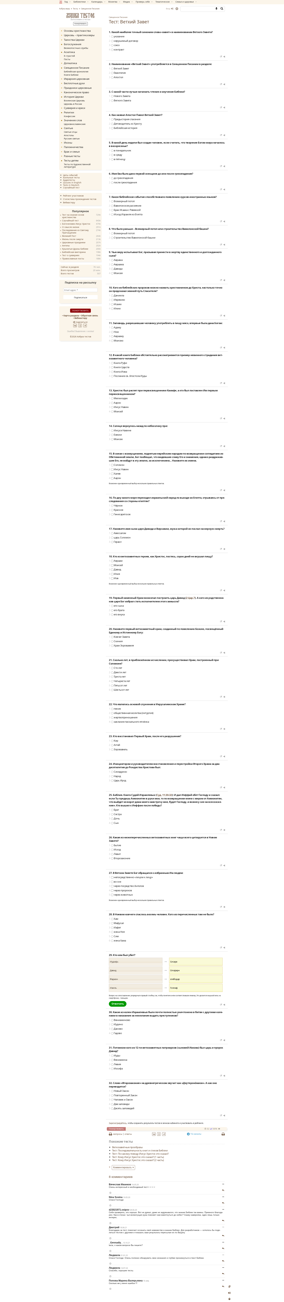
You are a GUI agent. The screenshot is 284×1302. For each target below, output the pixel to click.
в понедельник (120, 150)
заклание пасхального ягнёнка (129, 721)
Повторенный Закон (123, 1095)
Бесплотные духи (74, 83)
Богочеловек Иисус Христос (76, 224)
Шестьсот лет (119, 689)
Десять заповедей (121, 1108)
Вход (168, 8)
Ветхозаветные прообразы (127, 1147)
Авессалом (117, 533)
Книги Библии (71, 74)
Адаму (115, 327)
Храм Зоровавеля (121, 645)
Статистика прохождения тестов (79, 199)
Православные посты (73, 258)
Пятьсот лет (118, 685)
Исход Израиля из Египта (125, 214)
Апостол (116, 77)
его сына (116, 605)
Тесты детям (71, 160)
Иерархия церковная (76, 78)
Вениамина (118, 1059)
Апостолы (69, 135)
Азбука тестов (80, 15)
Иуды (114, 1055)
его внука (117, 614)
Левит (115, 854)
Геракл (115, 541)
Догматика (70, 63)
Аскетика (69, 52)
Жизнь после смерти (72, 239)
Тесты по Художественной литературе (77, 165)
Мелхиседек (118, 398)
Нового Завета (119, 96)
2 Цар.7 (190, 598)
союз (114, 45)
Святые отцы (70, 131)
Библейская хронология (76, 71)
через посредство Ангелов (126, 886)
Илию (115, 308)
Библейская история (123, 128)
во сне (115, 881)
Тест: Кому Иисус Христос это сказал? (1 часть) (138, 1156)
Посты (67, 59)
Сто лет (115, 667)
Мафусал (116, 923)
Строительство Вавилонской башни (132, 237)
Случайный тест (71, 187)
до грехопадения (121, 178)
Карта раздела (71, 315)
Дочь (114, 818)
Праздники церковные (78, 87)
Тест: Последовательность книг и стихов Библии (140, 1150)
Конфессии (69, 116)
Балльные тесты (71, 177)
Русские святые (72, 138)
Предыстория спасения (124, 119)
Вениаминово (119, 1020)
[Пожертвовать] (229, 1287)
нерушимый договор (123, 40)
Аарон (115, 402)
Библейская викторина (74, 252)
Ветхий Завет (119, 68)
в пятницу (117, 159)
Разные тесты (72, 156)
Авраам (115, 560)
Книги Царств (119, 367)
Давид (115, 569)
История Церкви (74, 96)
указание (116, 36)
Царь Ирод (117, 780)
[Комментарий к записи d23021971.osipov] (223, 1220)
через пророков (120, 890)
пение (115, 708)
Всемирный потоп (122, 201)
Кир (113, 740)
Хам (113, 918)
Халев (115, 473)
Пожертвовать (116, 1128)
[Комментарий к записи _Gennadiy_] (223, 1248)
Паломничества (73, 147)
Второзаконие (119, 858)
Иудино (116, 1024)
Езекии (115, 434)
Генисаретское (119, 514)
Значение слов (73, 120)
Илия (114, 574)
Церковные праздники (73, 242)
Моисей (116, 411)
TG (195, 1133)
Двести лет (117, 672)
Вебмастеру (69, 202)
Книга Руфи (118, 363)
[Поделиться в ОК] (159, 1133)
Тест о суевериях (70, 255)
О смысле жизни (70, 227)
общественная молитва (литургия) (131, 713)
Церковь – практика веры (79, 35)
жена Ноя (117, 931)
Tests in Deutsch (71, 184)
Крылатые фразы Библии (75, 249)
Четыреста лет (119, 681)
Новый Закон (119, 1090)
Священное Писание (118, 17)
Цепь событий (70, 175)
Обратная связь (89, 315)
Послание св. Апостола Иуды (128, 376)
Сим (114, 936)
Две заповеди (119, 1104)
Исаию (115, 304)
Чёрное (115, 505)
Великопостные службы (76, 47)
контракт (116, 49)
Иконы (68, 142)
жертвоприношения (123, 717)
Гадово (115, 1033)
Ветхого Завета (120, 100)
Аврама (115, 260)
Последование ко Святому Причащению (75, 231)
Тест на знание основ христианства (73, 216)
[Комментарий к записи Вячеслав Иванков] (223, 1190)
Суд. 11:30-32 (164, 795)
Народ (115, 776)
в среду (115, 154)
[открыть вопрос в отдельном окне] (221, 56)
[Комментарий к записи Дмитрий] (223, 1236)
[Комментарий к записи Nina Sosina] (223, 1203)
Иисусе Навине (120, 430)
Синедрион (118, 771)
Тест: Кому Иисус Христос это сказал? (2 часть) (138, 1160)
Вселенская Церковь (74, 100)
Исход (115, 849)
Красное (116, 509)
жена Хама (117, 940)
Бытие (115, 845)
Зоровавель (118, 749)
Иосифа (116, 1068)
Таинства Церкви (74, 39)
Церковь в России (73, 103)
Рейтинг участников (73, 195)
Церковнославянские (74, 124)
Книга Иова (118, 371)
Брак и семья (72, 151)
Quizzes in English (72, 182)
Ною (114, 331)
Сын (114, 823)
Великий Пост (69, 236)
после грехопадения (123, 182)
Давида (115, 268)
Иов (113, 578)
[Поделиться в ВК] (154, 1133)
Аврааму (116, 336)
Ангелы (66, 245)
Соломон (116, 465)
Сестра (115, 814)
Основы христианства (77, 30)
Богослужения (72, 44)
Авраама (116, 264)
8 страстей (69, 55)
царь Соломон (119, 537)
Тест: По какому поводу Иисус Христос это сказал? (140, 1153)
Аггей (114, 745)
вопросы (117, 1134)
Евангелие (117, 72)
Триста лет (117, 676)
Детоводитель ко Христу (125, 123)
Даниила (116, 295)
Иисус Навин (119, 407)
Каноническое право (76, 92)
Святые (68, 128)
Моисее (115, 439)
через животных (121, 894)
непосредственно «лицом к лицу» (131, 877)
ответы (128, 1134)
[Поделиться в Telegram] (164, 1133)
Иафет (115, 927)
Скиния (115, 641)
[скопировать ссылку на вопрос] (224, 56)
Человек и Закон (121, 1099)
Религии (69, 112)
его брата (116, 610)
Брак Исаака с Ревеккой (125, 210)
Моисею (116, 340)
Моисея (115, 273)
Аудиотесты (69, 180)
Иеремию (117, 299)
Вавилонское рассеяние (125, 205)
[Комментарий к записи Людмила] (223, 1261)
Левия (115, 1064)
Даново (115, 1028)
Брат (114, 809)
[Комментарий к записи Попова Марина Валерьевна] (223, 1286)
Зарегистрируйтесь (118, 1123)
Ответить (118, 1003)
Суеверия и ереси (74, 107)
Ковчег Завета (119, 636)
